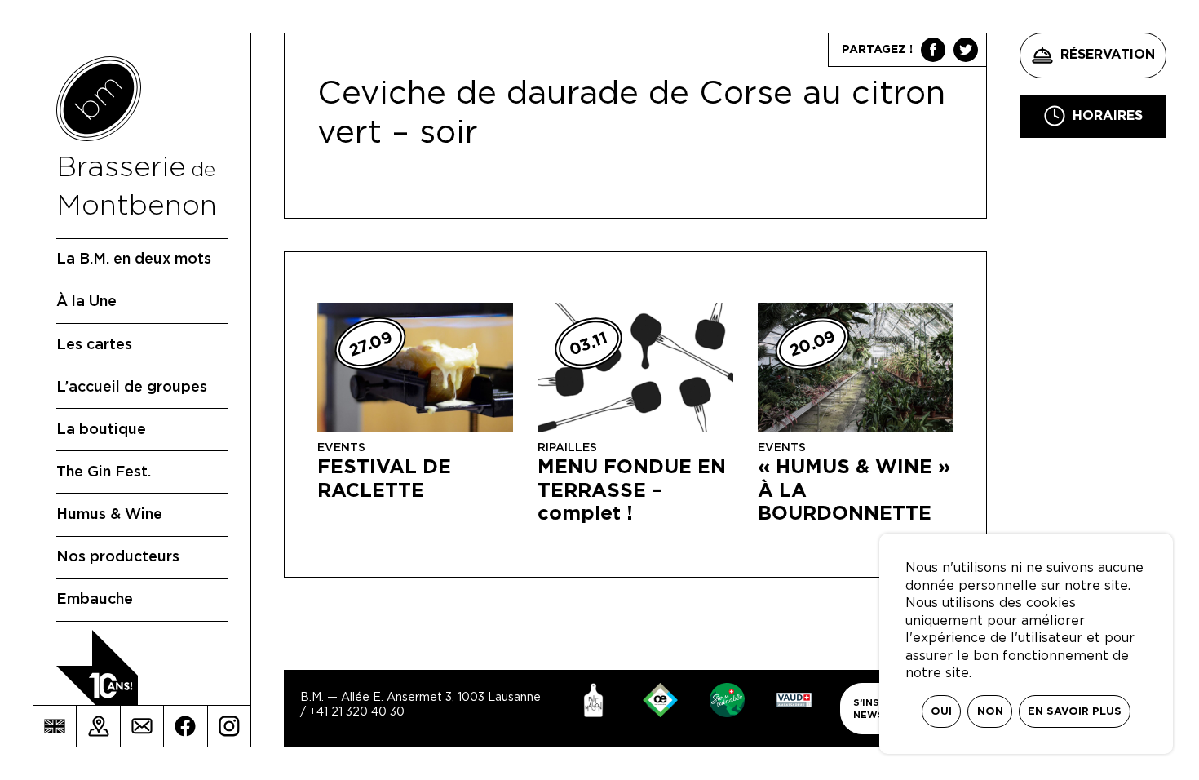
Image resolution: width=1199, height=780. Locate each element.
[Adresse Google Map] (98, 726)
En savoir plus (1075, 712)
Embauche (94, 599)
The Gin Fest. (103, 472)
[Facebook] (185, 726)
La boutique (101, 430)
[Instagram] (229, 726)
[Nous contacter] (142, 726)
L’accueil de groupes (131, 387)
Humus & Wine (109, 514)
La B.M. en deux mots (133, 259)
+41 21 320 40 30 (357, 712)
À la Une (86, 302)
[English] (54, 726)
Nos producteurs (117, 557)
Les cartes (94, 345)
